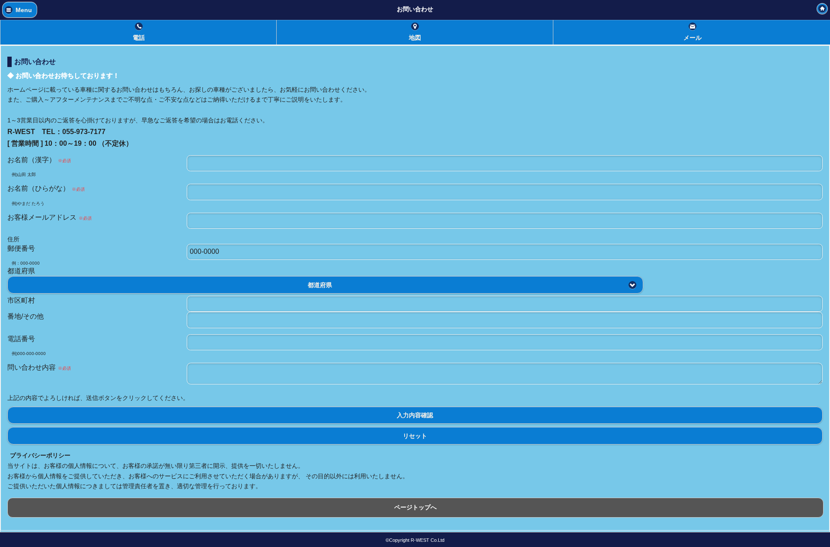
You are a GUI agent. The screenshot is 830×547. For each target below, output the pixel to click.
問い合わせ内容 (39, 367)
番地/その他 (25, 316)
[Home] (822, 8)
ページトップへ (415, 507)
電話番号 (21, 338)
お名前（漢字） (39, 159)
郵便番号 (21, 248)
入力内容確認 (415, 415)
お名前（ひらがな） (46, 188)
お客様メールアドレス (49, 217)
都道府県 (21, 271)
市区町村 (21, 300)
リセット (415, 435)
